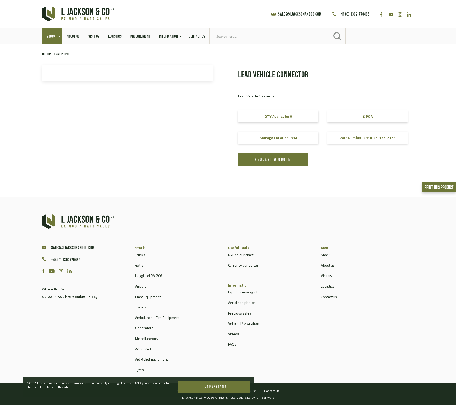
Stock (325, 255)
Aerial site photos (242, 302)
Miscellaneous (146, 338)
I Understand (214, 386)
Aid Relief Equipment (151, 359)
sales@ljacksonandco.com (299, 14)
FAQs (232, 344)
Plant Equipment (148, 296)
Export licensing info (244, 292)
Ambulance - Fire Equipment (157, 317)
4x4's (139, 265)
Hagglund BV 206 (148, 275)
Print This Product (439, 187)
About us (328, 265)
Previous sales (239, 313)
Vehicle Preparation (243, 323)
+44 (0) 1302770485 (65, 260)
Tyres (139, 370)
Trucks (140, 255)
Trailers (141, 307)
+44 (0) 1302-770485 (354, 14)
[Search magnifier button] (337, 36)
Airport (140, 286)
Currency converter (243, 265)
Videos (233, 334)
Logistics (327, 286)
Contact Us (271, 390)
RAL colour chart (240, 255)
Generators (144, 328)
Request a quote (273, 160)
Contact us (329, 296)
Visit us (326, 275)
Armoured (143, 349)
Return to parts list (55, 54)
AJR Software (265, 397)
